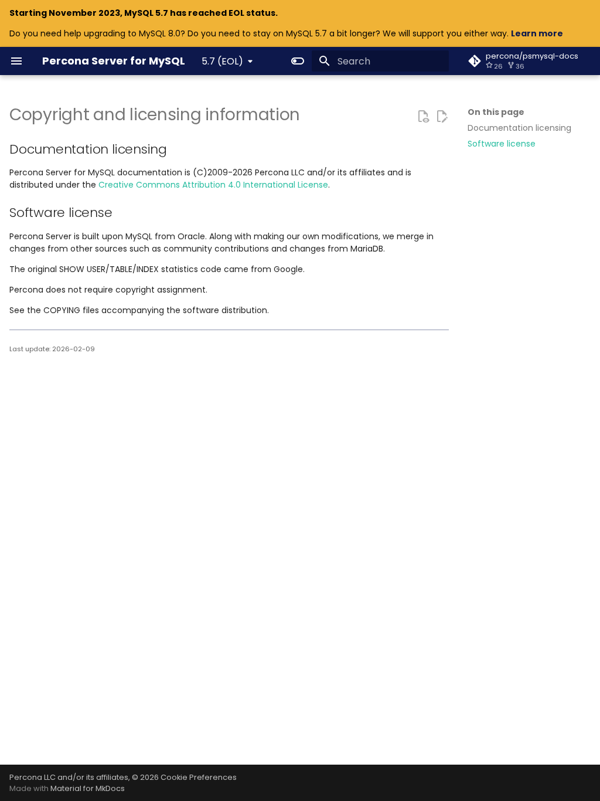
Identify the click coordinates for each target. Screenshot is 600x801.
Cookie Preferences (199, 777)
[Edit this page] (442, 116)
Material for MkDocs (87, 788)
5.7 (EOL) (222, 61)
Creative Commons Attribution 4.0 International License (213, 185)
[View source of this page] (423, 116)
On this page (496, 112)
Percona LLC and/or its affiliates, (70, 777)
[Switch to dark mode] (297, 61)
